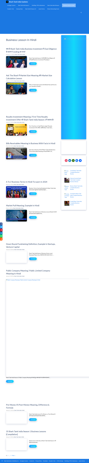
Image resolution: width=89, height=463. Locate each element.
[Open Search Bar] (81, 12)
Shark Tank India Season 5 (23, 5)
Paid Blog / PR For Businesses (38, 5)
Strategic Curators (11, 5)
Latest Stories (42, 8)
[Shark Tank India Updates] (7, 2)
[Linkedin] (69, 160)
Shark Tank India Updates (18, 2)
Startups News (19, 8)
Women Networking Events (53, 8)
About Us (17, 461)
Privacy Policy (39, 461)
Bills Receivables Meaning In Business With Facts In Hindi (30, 143)
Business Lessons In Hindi (68, 5)
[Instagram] (66, 160)
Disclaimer (45, 461)
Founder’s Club (10, 8)
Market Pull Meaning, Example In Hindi (22, 205)
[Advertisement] (44, 24)
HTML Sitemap (60, 461)
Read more (33, 63)
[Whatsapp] (73, 160)
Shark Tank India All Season (53, 5)
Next (14, 455)
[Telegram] (80, 160)
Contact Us (31, 461)
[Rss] (77, 160)
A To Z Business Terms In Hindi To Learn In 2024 (26, 182)
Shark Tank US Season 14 (30, 8)
